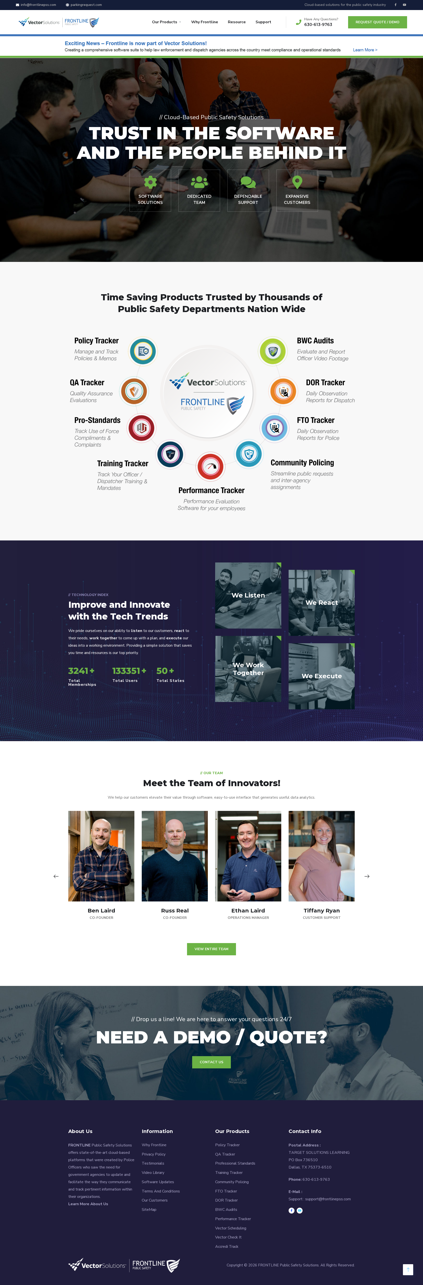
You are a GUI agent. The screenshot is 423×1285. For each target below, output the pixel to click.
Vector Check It (228, 1237)
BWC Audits (226, 1209)
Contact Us (211, 1062)
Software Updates (158, 1182)
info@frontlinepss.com (38, 4)
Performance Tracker (233, 1219)
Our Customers (155, 1200)
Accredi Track (226, 1246)
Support (263, 22)
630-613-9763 (318, 24)
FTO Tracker (226, 1191)
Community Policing (232, 1182)
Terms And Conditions (161, 1191)
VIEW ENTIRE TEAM (211, 949)
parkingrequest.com (86, 4)
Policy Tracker (227, 1145)
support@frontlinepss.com (328, 1199)
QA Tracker (225, 1154)
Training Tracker (229, 1172)
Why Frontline (204, 22)
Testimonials (153, 1163)
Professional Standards (235, 1163)
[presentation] (56, 876)
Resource (237, 22)
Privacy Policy (153, 1154)
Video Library (153, 1172)
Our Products (164, 22)
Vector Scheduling (230, 1228)
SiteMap (149, 1209)
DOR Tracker (226, 1200)
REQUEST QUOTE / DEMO (378, 22)
